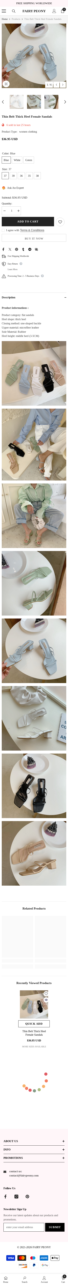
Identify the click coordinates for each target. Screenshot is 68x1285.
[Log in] (54, 11)
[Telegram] (29, 249)
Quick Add (34, 1023)
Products (16, 19)
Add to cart (28, 221)
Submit (55, 1227)
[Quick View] (46, 1000)
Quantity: (7, 203)
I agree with (12, 230)
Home (5, 19)
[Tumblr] (23, 249)
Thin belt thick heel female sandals (34, 1033)
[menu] (4, 11)
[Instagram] (16, 1196)
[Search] (14, 11)
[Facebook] (3, 249)
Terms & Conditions (32, 230)
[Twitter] (10, 249)
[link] (17, 961)
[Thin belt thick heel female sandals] (34, 1004)
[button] (56, 85)
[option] (34, 56)
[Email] (36, 249)
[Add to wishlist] (60, 222)
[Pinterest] (16, 249)
